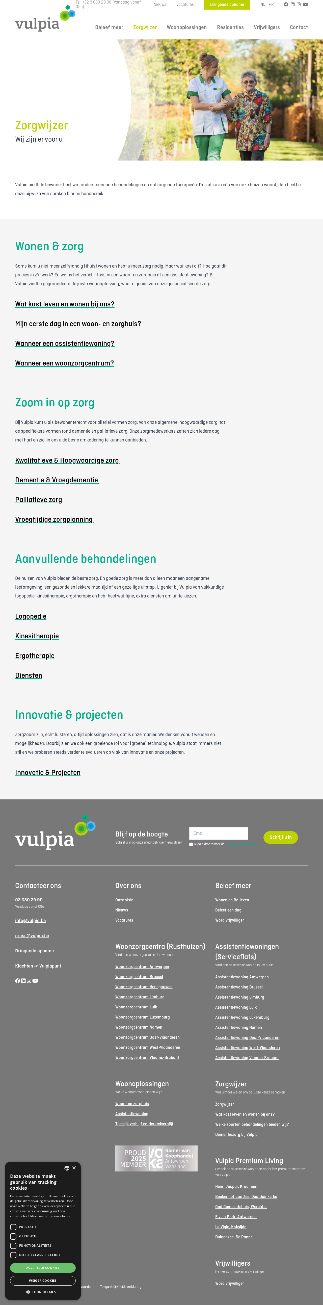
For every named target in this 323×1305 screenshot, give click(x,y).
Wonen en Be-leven (232, 900)
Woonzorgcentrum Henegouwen (144, 987)
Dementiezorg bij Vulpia (236, 1134)
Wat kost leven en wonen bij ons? (245, 1114)
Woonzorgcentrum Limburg (140, 997)
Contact (299, 27)
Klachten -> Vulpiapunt (38, 966)
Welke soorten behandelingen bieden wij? (252, 1124)
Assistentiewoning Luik (236, 1007)
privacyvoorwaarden (242, 844)
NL (262, 4)
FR (271, 4)
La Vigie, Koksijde (230, 1227)
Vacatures (185, 4)
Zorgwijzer (145, 27)
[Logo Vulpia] (45, 18)
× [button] (74, 1168)
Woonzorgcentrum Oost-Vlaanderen (147, 1037)
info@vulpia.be (30, 921)
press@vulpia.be (32, 936)
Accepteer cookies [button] (43, 1268)
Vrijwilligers (267, 27)
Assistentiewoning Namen (238, 1027)
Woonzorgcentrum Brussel (139, 977)
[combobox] (66, 1168)
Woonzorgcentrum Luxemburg (142, 1017)
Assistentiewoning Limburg (239, 997)
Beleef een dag (228, 910)
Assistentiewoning (131, 1114)
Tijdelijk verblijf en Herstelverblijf (144, 1124)
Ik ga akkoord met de (225, 844)
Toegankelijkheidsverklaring (120, 1287)
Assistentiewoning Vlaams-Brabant (247, 1058)
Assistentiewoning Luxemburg (242, 1017)
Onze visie (124, 900)
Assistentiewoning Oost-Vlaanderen (247, 1037)
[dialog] (43, 1231)
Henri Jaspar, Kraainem (236, 1186)
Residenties (230, 27)
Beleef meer (109, 27)
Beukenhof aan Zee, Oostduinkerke (246, 1196)
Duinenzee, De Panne (234, 1237)
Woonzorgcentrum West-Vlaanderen (147, 1047)
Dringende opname (227, 4)
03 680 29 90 (29, 900)
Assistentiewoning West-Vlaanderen (247, 1048)
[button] (43, 1292)
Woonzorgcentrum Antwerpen (142, 967)
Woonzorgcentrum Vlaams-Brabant (147, 1057)
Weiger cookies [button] (43, 1280)
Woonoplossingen (187, 27)
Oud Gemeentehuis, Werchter (241, 1207)
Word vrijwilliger (229, 920)
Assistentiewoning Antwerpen (242, 977)
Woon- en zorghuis (132, 1104)
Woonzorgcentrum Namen (138, 1027)
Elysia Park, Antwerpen (236, 1217)
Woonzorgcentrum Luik (136, 1007)
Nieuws (160, 4)
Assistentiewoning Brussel (239, 987)
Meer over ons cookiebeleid (50, 1216)
